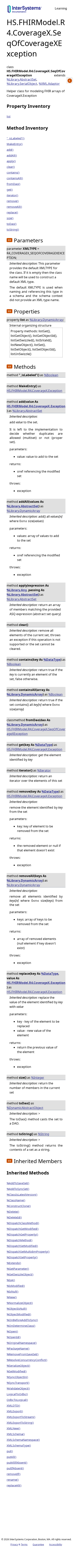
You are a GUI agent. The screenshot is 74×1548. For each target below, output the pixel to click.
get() (10, 189)
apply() (11, 161)
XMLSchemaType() (19, 1445)
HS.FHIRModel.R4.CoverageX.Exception (34, 391)
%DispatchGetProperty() (22, 1234)
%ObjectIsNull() (17, 1308)
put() (10, 1451)
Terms (24, 1544)
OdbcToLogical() (17, 1400)
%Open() (12, 1331)
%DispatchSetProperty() (22, 1257)
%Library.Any (17, 590)
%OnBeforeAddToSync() (22, 1320)
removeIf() (13, 1474)
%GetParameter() (18, 1268)
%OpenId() (14, 1337)
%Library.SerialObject (22, 84)
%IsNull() (12, 1291)
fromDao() (13, 184)
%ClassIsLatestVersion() (22, 1194)
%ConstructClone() (19, 1206)
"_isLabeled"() (15, 138)
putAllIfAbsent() (17, 1462)
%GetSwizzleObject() (20, 1274)
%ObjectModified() (19, 1314)
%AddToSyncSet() (18, 1189)
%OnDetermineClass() (21, 1326)
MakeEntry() (15, 144)
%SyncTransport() (18, 1383)
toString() (13, 229)
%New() (12, 1297)
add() (10, 149)
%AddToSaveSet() (18, 1183)
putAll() (11, 1457)
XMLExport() (15, 1411)
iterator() (12, 195)
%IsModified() (16, 1286)
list (8, 116)
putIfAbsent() (15, 1468)
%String (43, 1134)
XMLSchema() (16, 1434)
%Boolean (51, 375)
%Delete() (13, 1211)
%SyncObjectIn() (17, 1377)
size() (10, 218)
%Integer (37, 1077)
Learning (61, 8)
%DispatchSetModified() (22, 1246)
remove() (13, 201)
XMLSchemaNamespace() (23, 1440)
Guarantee (38, 1544)
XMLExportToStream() (21, 1417)
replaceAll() (14, 1485)
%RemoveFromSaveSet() (23, 1354)
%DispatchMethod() (19, 1240)
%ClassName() (16, 1200)
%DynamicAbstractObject (25, 1108)
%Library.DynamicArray (46, 320)
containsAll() (15, 178)
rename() (13, 1479)
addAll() (12, 155)
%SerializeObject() (18, 1365)
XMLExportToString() (20, 1422)
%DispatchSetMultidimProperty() (28, 1251)
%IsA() (11, 1280)
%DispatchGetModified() (23, 1229)
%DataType (52, 659)
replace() (12, 212)
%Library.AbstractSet (21, 79)
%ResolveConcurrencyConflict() (27, 1360)
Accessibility (55, 1544)
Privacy (14, 1544)
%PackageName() (18, 1348)
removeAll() (14, 207)
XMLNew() (13, 1428)
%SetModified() (17, 1371)
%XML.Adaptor (49, 84)
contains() (13, 172)
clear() (11, 167)
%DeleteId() (14, 1217)
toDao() (12, 224)
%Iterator (44, 770)
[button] (9, 240)
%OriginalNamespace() (22, 1343)
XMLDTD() (13, 1405)
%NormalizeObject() (20, 1303)
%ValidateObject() (18, 1388)
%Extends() (14, 1263)
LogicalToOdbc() (17, 1394)
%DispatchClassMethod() (23, 1223)
